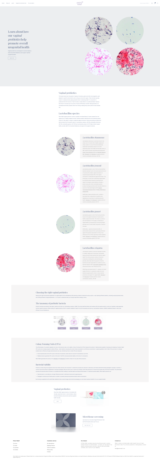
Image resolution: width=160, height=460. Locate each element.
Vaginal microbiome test (21, 3)
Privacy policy (50, 449)
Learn (13, 3)
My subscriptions (50, 443)
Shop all (8, 3)
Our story (15, 443)
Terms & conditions (51, 447)
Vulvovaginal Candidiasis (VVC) (99, 264)
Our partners (15, 447)
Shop (58, 401)
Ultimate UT (94, 154)
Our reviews (15, 449)
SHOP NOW (12, 58)
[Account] (152, 3)
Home (3, 3)
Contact (49, 451)
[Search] (157, 3)
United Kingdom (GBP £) (144, 3)
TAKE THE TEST (87, 425)
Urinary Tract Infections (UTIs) (89, 152)
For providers (31, 3)
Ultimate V (87, 154)
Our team (15, 445)
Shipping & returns (51, 445)
